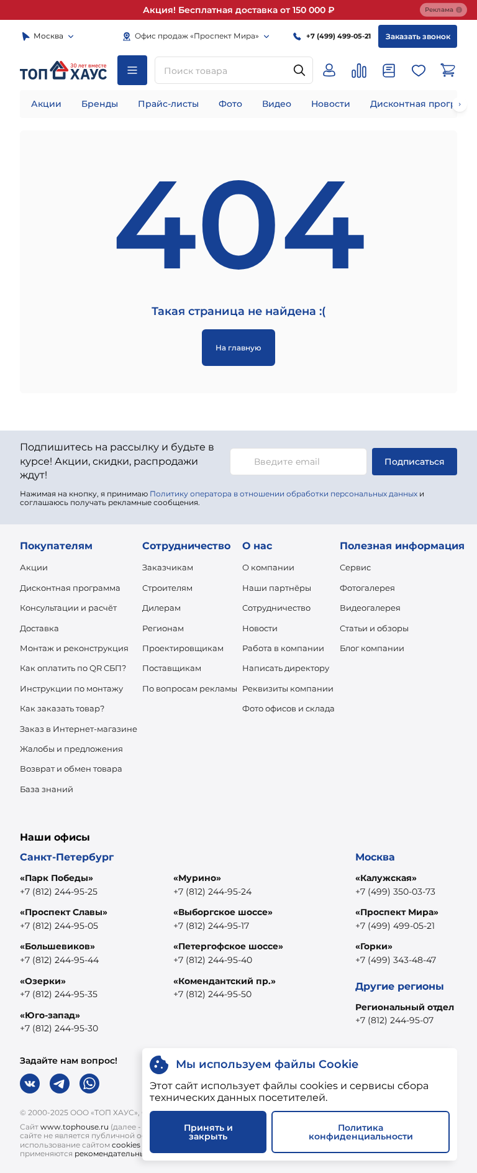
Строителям (167, 588)
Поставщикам (171, 668)
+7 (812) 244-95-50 (212, 994)
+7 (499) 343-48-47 (395, 959)
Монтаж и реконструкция (74, 648)
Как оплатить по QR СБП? (73, 668)
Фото (230, 103)
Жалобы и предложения (71, 749)
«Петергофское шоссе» (228, 946)
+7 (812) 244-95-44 (59, 959)
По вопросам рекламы (189, 688)
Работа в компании (283, 648)
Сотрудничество (276, 608)
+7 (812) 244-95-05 (59, 925)
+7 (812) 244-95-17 (211, 925)
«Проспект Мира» (396, 912)
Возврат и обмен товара (71, 769)
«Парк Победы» (56, 877)
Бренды (99, 103)
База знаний (46, 789)
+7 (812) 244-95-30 (59, 1028)
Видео (276, 103)
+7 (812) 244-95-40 (212, 959)
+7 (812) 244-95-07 (394, 1020)
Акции (46, 103)
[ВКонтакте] (30, 1083)
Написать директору (285, 668)
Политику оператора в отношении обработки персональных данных (283, 493)
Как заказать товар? (62, 708)
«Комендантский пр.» (224, 981)
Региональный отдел (404, 1007)
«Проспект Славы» (63, 912)
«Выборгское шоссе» (223, 912)
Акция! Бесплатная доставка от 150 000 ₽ (239, 10)
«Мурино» (197, 877)
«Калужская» (386, 877)
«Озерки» (43, 981)
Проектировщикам (183, 648)
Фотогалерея (367, 588)
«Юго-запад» (50, 1015)
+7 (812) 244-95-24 (212, 891)
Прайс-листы (168, 103)
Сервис (355, 567)
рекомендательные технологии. (137, 1153)
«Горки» (374, 946)
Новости (330, 103)
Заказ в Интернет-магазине (78, 729)
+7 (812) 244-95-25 (59, 891)
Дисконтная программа (70, 588)
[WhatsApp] (89, 1083)
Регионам (163, 628)
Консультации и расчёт (68, 608)
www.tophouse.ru (74, 1126)
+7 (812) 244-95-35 (59, 994)
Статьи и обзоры (374, 628)
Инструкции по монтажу (71, 688)
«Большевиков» (57, 946)
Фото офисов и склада (288, 708)
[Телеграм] (60, 1083)
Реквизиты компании (288, 688)
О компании (268, 567)
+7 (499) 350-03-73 (395, 891)
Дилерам (161, 608)
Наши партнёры (276, 588)
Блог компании (372, 648)
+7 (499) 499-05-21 (395, 925)
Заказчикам (167, 567)
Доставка (39, 628)
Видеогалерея (370, 608)
